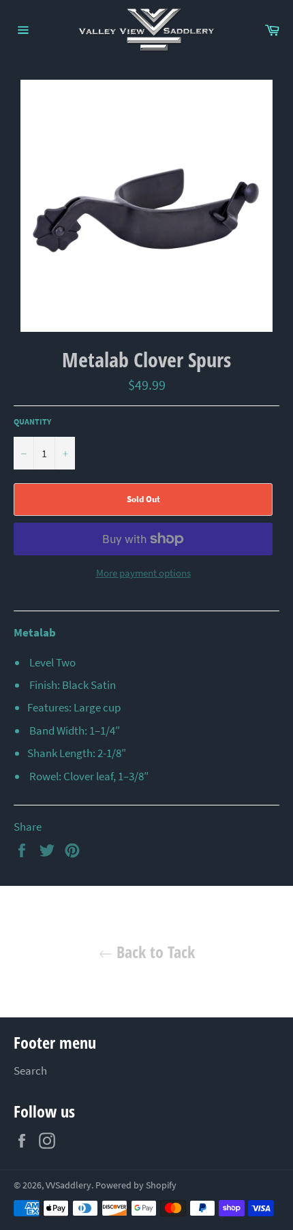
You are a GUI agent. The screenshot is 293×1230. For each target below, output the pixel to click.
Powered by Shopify (135, 1185)
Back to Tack (153, 951)
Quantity (32, 421)
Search (30, 1070)
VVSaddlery (68, 1185)
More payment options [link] (143, 572)
